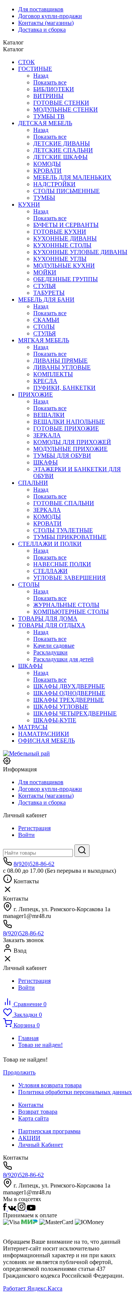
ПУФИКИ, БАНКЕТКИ (64, 388)
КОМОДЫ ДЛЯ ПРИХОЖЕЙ (72, 442)
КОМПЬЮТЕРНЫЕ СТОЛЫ (71, 611)
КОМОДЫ (47, 164)
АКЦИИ (29, 1138)
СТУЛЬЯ (44, 286)
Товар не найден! (40, 1045)
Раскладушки (50, 652)
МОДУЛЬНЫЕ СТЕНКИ (65, 109)
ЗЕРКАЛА (47, 435)
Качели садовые (53, 645)
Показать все (49, 82)
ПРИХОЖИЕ (35, 394)
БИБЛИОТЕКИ (53, 89)
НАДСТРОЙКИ (54, 184)
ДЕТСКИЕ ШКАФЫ (60, 157)
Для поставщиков (40, 9)
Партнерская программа (49, 1131)
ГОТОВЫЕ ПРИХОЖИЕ (66, 428)
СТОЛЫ (44, 326)
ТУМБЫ (44, 198)
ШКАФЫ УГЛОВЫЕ (60, 706)
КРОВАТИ (47, 170)
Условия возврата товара (50, 1085)
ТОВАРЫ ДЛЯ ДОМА (47, 618)
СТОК (26, 62)
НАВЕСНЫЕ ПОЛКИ (62, 564)
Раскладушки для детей (63, 659)
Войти (26, 835)
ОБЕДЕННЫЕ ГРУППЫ (65, 279)
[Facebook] (5, 1208)
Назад (40, 75)
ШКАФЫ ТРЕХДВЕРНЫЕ (68, 700)
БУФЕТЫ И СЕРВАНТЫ (66, 225)
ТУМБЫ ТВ (49, 116)
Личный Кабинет (40, 1145)
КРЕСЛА (45, 381)
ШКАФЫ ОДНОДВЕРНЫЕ (69, 693)
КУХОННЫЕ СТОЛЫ (62, 245)
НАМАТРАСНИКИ (43, 734)
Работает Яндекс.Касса (32, 1288)
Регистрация (34, 828)
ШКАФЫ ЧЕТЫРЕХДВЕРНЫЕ (75, 713)
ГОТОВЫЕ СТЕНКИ (61, 103)
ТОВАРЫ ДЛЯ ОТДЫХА (51, 625)
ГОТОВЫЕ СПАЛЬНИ (63, 503)
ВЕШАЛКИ (49, 415)
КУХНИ (29, 204)
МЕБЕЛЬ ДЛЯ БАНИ (46, 299)
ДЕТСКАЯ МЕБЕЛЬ (45, 123)
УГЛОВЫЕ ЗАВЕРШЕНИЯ (69, 578)
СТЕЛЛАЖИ (50, 571)
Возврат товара (37, 1111)
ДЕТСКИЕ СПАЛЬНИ (63, 150)
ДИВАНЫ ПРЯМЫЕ (60, 360)
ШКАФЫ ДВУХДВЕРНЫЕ (69, 686)
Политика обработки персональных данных (75, 1092)
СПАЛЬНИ (33, 483)
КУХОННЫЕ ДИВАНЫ (65, 238)
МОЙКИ (44, 272)
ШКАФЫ (45, 462)
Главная (28, 1038)
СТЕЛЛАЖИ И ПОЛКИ (50, 544)
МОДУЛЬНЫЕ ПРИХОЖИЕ (70, 449)
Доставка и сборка (42, 29)
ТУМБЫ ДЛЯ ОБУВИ (62, 455)
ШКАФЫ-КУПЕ (54, 720)
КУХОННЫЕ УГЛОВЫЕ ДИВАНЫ (80, 252)
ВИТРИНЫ (48, 96)
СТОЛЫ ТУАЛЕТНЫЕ (63, 530)
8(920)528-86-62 (34, 864)
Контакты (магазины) (46, 23)
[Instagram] (22, 1208)
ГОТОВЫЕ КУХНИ (59, 231)
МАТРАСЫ (33, 727)
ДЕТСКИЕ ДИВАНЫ (61, 143)
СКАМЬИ (46, 320)
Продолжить (19, 1072)
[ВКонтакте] (13, 1208)
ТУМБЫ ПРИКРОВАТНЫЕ (70, 537)
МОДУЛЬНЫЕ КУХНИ (64, 265)
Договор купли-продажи (50, 16)
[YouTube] (31, 1208)
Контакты (30, 1105)
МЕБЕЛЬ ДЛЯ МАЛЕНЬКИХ (72, 177)
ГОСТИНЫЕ (35, 69)
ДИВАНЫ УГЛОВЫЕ (62, 367)
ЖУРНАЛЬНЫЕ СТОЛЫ (66, 605)
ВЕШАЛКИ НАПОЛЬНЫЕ (69, 421)
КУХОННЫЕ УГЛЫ (60, 259)
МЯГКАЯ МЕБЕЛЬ (43, 340)
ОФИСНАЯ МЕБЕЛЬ (46, 740)
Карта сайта (33, 1118)
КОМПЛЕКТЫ (53, 374)
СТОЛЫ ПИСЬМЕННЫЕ (66, 191)
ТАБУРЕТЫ (49, 293)
